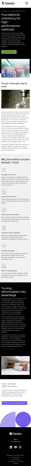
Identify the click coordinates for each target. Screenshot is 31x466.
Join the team (15, 441)
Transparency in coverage (15, 461)
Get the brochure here (8, 349)
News (15, 439)
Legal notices (15, 459)
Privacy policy (15, 457)
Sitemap (15, 463)
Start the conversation (14, 403)
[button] (26, 3)
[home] (13, 3)
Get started (8, 52)
